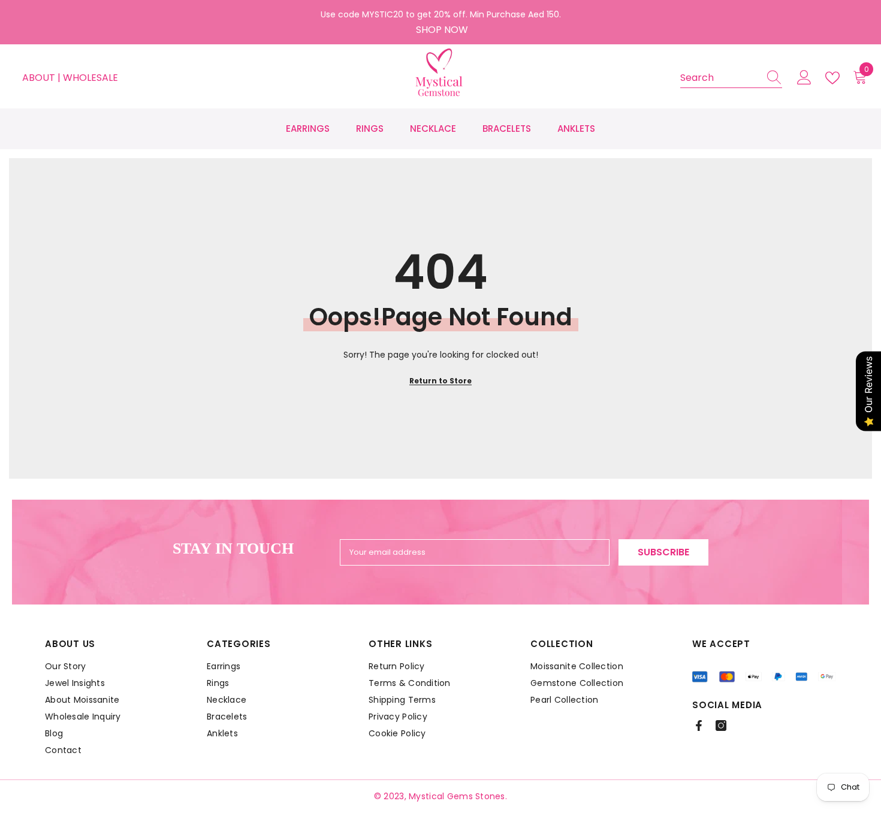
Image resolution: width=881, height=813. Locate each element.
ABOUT (40, 77)
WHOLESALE (90, 77)
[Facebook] (698, 725)
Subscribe (663, 552)
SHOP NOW (442, 30)
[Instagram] (721, 725)
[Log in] (804, 78)
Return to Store (440, 381)
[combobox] (719, 77)
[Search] (731, 78)
